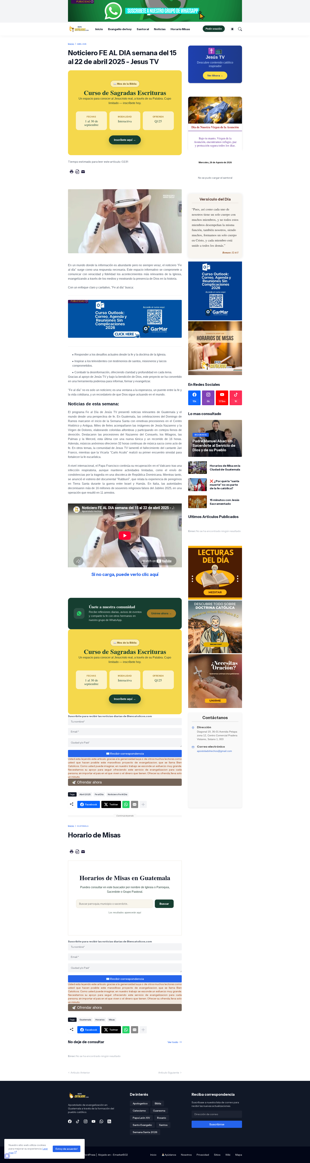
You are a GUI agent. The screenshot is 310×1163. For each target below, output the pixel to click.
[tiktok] (77, 1121)
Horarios (100, 1019)
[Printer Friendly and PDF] (77, 174)
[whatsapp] (101, 1121)
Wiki (227, 1154)
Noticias (160, 29)
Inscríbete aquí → (125, 139)
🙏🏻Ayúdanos (168, 1154)
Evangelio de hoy (120, 29)
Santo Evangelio (142, 1125)
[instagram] (85, 1121)
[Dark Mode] (230, 29)
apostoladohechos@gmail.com (214, 751)
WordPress (88, 1154)
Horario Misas (180, 29)
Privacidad (203, 1154)
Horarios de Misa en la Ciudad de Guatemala (225, 467)
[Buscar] (238, 29)
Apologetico (140, 1103)
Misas (112, 1019)
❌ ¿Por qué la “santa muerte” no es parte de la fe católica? (224, 484)
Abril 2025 (81, 44)
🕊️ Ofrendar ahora (87, 782)
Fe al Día (99, 794)
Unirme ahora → (161, 613)
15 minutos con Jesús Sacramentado (224, 501)
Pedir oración (214, 28)
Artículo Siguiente (168, 1072)
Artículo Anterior (80, 1072)
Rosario (161, 1117)
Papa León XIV (141, 1117)
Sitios (217, 1154)
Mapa (238, 1154)
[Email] (134, 804)
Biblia (158, 1103)
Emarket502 (120, 1154)
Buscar (164, 903)
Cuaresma (159, 1110)
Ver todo (173, 1042)
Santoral (143, 29)
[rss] (109, 1121)
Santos (163, 1125)
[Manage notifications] (7, 1156)
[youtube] (93, 1121)
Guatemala (82, 826)
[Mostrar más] (143, 804)
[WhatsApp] (126, 804)
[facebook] (70, 1121)
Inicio (99, 29)
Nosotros (186, 1154)
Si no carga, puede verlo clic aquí (124, 574)
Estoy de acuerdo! (67, 1148)
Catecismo (139, 1110)
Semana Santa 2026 (145, 1132)
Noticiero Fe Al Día (117, 794)
